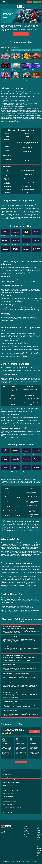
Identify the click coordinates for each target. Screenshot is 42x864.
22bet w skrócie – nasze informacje (10, 779)
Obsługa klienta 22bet (7, 804)
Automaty (36, 50)
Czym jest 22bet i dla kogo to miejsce (11, 782)
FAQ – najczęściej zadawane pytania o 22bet (12, 807)
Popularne (5, 50)
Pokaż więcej (21, 761)
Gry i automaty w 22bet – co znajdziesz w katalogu (14, 788)
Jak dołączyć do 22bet (7, 777)
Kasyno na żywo (15, 50)
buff (37, 855)
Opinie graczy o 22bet (7, 809)
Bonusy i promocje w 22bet (8, 793)
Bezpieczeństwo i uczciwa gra (9, 801)
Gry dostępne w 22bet (7, 774)
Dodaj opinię (34, 731)
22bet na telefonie (6, 799)
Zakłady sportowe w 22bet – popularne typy (12, 790)
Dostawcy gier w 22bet (8, 785)
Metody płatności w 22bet (8, 796)
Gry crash (25, 50)
